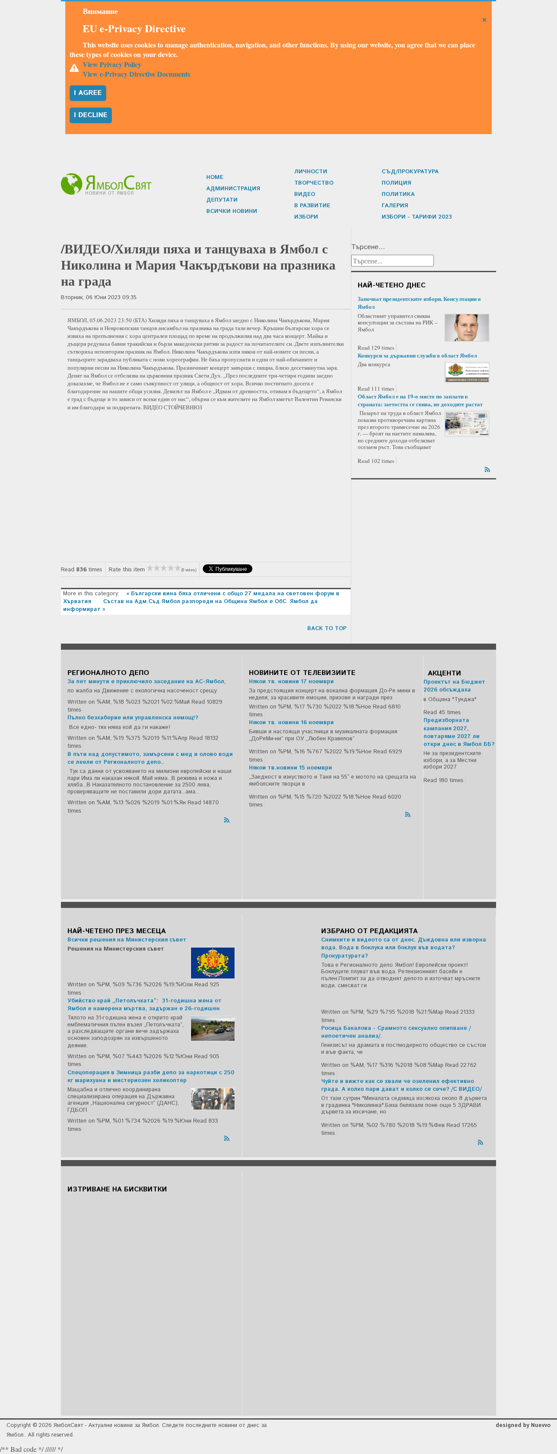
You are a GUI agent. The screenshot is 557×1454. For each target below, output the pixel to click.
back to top (326, 628)
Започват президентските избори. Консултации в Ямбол (419, 302)
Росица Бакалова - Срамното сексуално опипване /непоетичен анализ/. (396, 1032)
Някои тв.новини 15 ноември (290, 768)
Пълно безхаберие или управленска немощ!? (132, 718)
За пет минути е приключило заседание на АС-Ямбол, (146, 682)
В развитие (312, 206)
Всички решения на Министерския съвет (126, 940)
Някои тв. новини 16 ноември (291, 723)
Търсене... (368, 247)
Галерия (395, 206)
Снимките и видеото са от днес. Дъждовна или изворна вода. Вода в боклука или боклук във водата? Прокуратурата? (403, 948)
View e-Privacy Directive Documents (136, 74)
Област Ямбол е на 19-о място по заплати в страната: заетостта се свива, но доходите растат (420, 400)
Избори (306, 217)
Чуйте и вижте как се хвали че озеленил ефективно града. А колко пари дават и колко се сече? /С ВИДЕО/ (401, 1085)
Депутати (222, 200)
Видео (304, 194)
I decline (90, 115)
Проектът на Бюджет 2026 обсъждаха (454, 686)
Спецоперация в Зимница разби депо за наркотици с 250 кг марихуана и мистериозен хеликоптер (150, 1077)
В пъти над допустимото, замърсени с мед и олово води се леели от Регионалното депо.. (150, 758)
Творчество (313, 183)
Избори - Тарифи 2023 (417, 217)
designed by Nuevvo (523, 1425)
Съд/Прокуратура (410, 172)
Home (214, 177)
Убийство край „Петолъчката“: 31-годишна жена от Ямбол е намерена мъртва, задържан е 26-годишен (144, 1005)
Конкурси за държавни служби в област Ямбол (417, 355)
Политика (398, 194)
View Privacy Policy (112, 64)
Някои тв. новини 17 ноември (291, 682)
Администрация (233, 189)
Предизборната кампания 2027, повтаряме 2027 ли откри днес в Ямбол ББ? (458, 732)
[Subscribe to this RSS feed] (488, 468)
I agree (88, 93)
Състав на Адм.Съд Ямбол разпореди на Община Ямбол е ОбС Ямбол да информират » (190, 605)
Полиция (396, 183)
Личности (310, 172)
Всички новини (231, 211)
